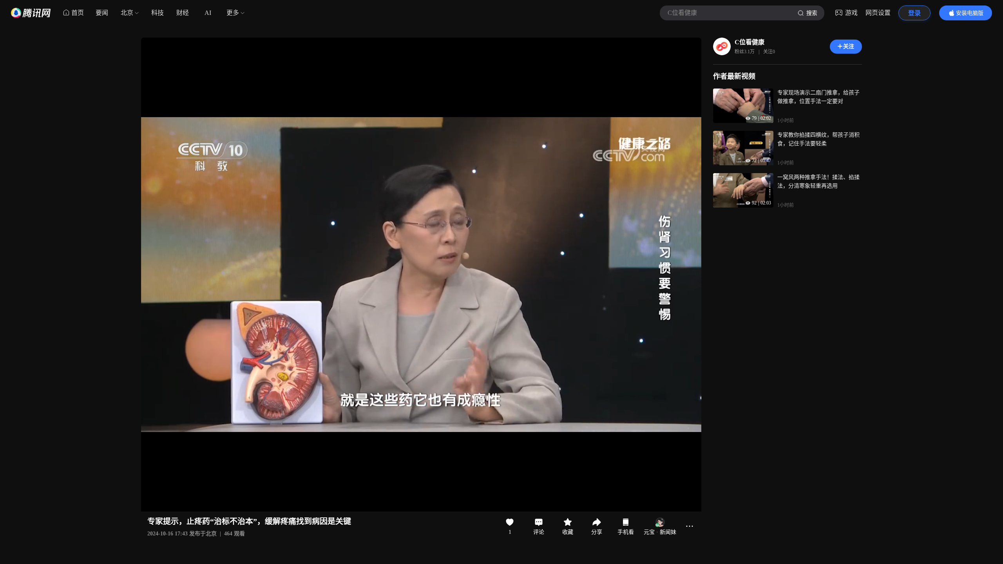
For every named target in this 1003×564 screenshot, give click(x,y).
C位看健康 (749, 42)
